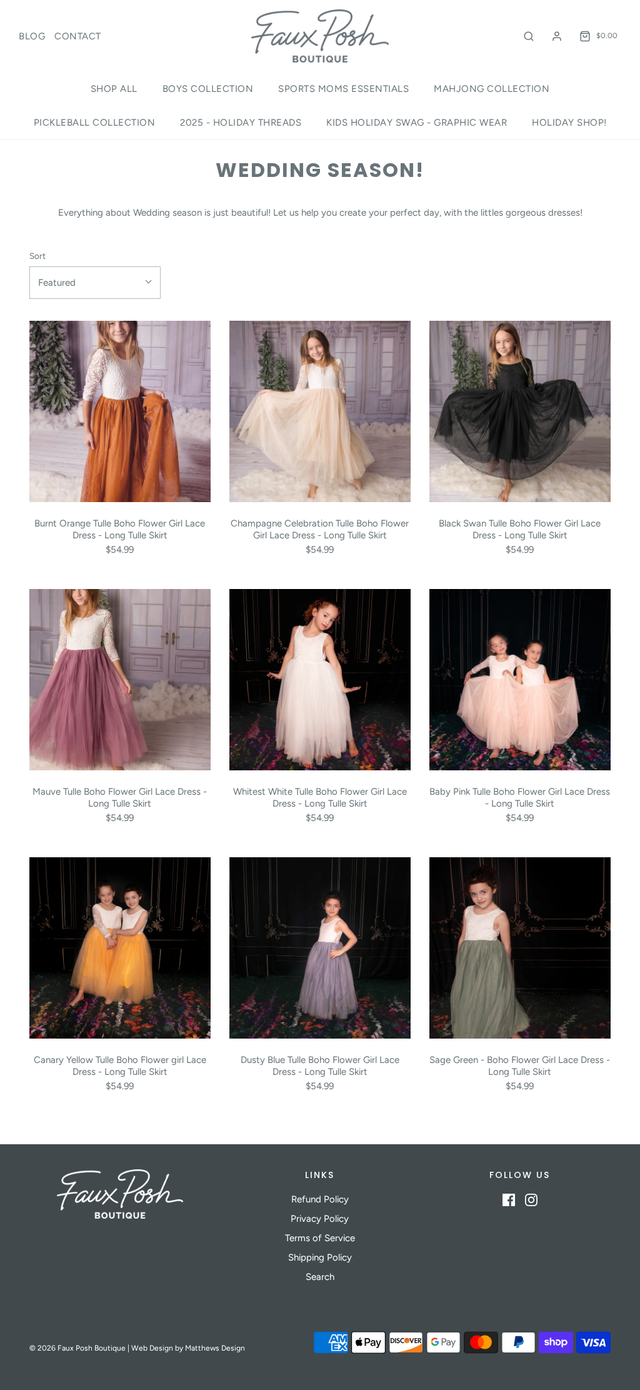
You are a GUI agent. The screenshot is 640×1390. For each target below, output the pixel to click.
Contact (77, 36)
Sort (37, 256)
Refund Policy (320, 1199)
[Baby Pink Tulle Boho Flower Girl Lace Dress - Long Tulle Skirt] (520, 679)
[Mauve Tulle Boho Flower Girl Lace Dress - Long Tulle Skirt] (120, 679)
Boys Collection (208, 88)
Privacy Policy (320, 1218)
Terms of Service (320, 1238)
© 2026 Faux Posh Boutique (77, 1348)
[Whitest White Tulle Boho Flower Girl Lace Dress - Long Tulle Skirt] (320, 679)
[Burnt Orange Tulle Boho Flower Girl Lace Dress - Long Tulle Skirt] (120, 411)
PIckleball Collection (95, 122)
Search (320, 1276)
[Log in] (556, 36)
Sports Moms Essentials (343, 88)
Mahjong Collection (491, 88)
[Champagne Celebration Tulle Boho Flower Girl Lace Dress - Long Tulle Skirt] (320, 411)
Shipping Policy (320, 1257)
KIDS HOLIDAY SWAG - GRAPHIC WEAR (416, 122)
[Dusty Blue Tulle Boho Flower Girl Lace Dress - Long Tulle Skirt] (320, 948)
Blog (32, 36)
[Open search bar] (529, 36)
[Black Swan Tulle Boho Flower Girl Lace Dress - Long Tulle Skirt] (520, 411)
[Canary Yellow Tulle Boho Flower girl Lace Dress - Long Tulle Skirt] (120, 948)
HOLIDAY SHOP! (569, 122)
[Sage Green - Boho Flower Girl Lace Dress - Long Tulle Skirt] (520, 948)
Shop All (114, 88)
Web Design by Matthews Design (188, 1348)
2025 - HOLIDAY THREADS (240, 122)
